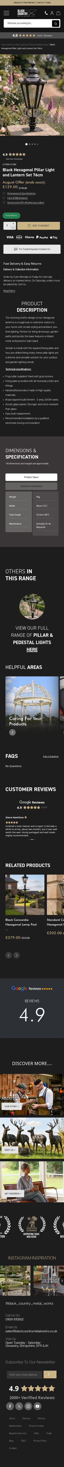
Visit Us (40, 3)
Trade (47, 3)
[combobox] (32, 23)
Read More (9, 291)
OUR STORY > (12, 1106)
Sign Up (50, 1374)
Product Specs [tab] (31, 477)
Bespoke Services (18, 1433)
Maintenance (15, 1426)
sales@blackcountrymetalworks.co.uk (31, 1331)
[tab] (31, 486)
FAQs (36, 1433)
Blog (11, 1441)
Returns (41, 1418)
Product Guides (36, 1426)
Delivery (26, 1418)
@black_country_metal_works (29, 1303)
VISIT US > (10, 1149)
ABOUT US (11, 1098)
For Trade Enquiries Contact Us (34, 249)
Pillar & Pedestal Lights (39, 44)
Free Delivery (11, 216)
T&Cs (23, 1441)
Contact (12, 1448)
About (12, 1418)
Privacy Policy (39, 1441)
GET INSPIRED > (13, 1193)
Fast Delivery (29, 3)
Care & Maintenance (17, 198)
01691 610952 (14, 1319)
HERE (32, 649)
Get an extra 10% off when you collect (25, 202)
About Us (18, 3)
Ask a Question (51, 756)
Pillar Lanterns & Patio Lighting (14, 44)
